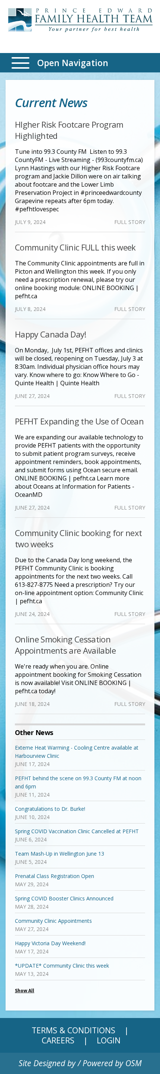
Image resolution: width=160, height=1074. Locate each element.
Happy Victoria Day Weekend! (50, 943)
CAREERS (58, 1040)
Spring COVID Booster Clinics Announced (64, 898)
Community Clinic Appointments (53, 920)
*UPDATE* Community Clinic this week (62, 965)
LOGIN (109, 1040)
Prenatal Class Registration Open (54, 876)
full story (129, 221)
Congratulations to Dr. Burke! (50, 808)
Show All (24, 990)
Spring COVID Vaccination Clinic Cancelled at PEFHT (77, 831)
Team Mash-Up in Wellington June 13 (59, 853)
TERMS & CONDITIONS (73, 1030)
